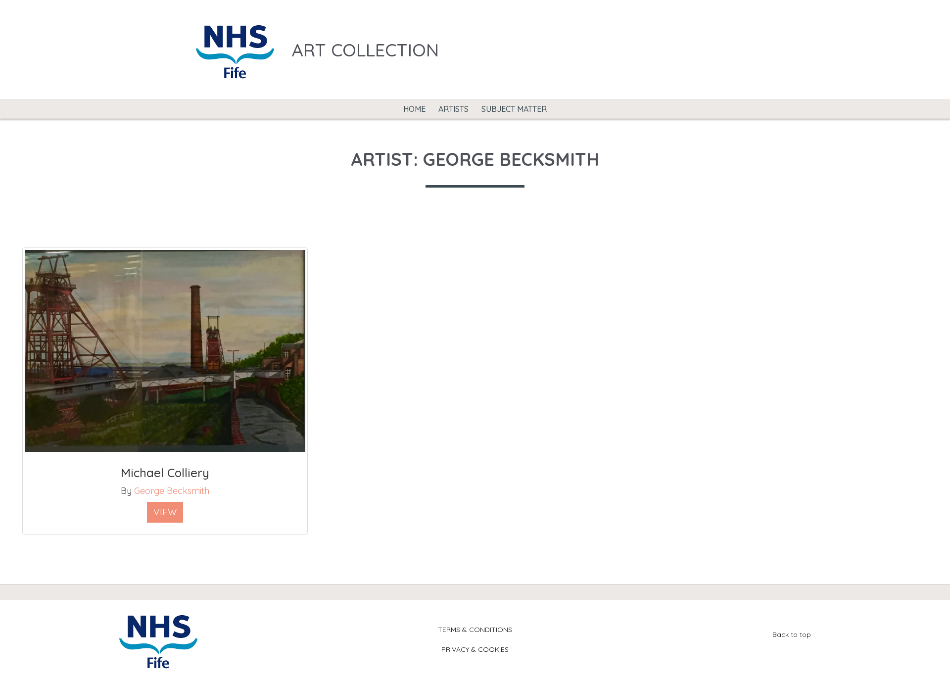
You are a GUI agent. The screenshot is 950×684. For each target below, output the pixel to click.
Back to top (791, 634)
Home (414, 109)
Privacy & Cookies (475, 649)
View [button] (165, 512)
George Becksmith (171, 490)
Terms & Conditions (475, 629)
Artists (453, 109)
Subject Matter (514, 109)
